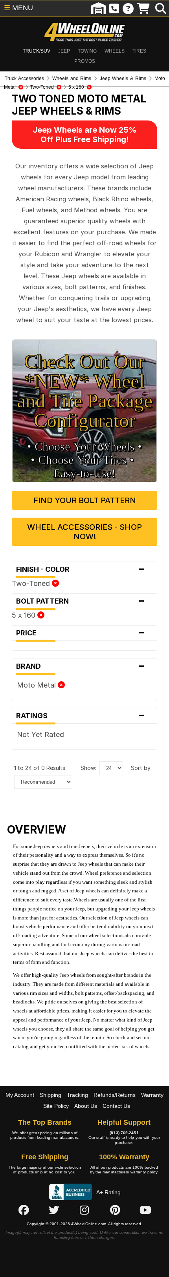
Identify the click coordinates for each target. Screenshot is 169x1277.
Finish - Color (80, 569)
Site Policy (56, 1106)
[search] (160, 8)
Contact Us (116, 1106)
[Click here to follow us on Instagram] (84, 1210)
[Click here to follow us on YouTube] (145, 1210)
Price (80, 633)
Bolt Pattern (80, 601)
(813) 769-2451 (124, 1133)
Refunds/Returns (115, 1095)
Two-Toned (32, 583)
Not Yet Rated (40, 734)
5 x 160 (24, 615)
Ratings (80, 716)
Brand (80, 666)
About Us (85, 1106)
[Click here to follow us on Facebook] (23, 1210)
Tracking (77, 1095)
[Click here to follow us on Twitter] (54, 1210)
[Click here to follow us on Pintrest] (115, 1210)
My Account (20, 1095)
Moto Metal (37, 685)
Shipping (50, 1095)
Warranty (152, 1095)
